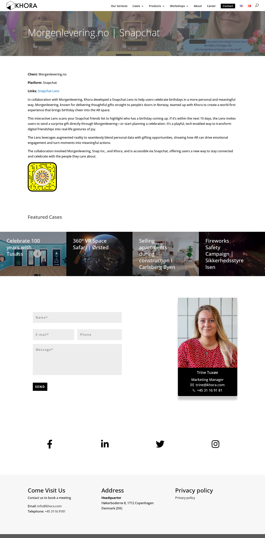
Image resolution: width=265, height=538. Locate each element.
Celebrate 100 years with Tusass (23, 247)
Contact (228, 6)
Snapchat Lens (48, 91)
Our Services (119, 6)
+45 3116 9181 (55, 511)
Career (211, 6)
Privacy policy (185, 498)
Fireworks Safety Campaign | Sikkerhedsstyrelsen (224, 253)
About (198, 6)
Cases (136, 6)
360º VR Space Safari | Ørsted (91, 244)
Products (155, 6)
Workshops (177, 6)
